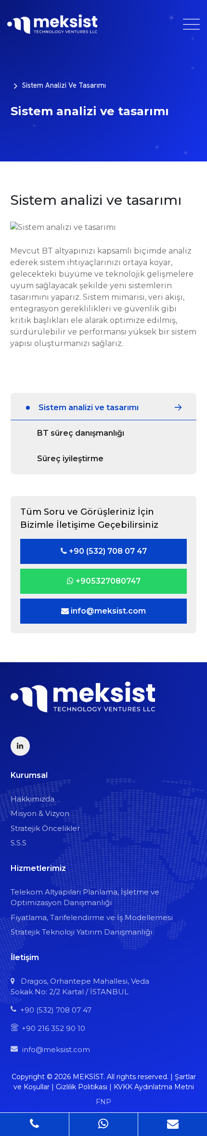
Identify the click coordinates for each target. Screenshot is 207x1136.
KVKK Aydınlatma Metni (154, 1087)
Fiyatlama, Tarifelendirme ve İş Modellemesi (92, 917)
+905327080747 (107, 581)
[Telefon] (34, 1124)
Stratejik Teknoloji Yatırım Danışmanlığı (81, 931)
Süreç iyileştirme (70, 458)
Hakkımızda (32, 798)
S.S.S (18, 842)
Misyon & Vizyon (40, 813)
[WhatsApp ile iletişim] (104, 1124)
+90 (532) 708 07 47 (107, 551)
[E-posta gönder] (172, 1124)
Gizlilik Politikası (81, 1087)
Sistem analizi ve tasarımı (64, 85)
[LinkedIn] (20, 746)
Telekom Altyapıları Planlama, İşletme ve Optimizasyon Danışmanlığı (85, 897)
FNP (103, 1101)
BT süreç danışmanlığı (80, 433)
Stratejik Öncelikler (45, 828)
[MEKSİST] (52, 24)
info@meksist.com (107, 610)
